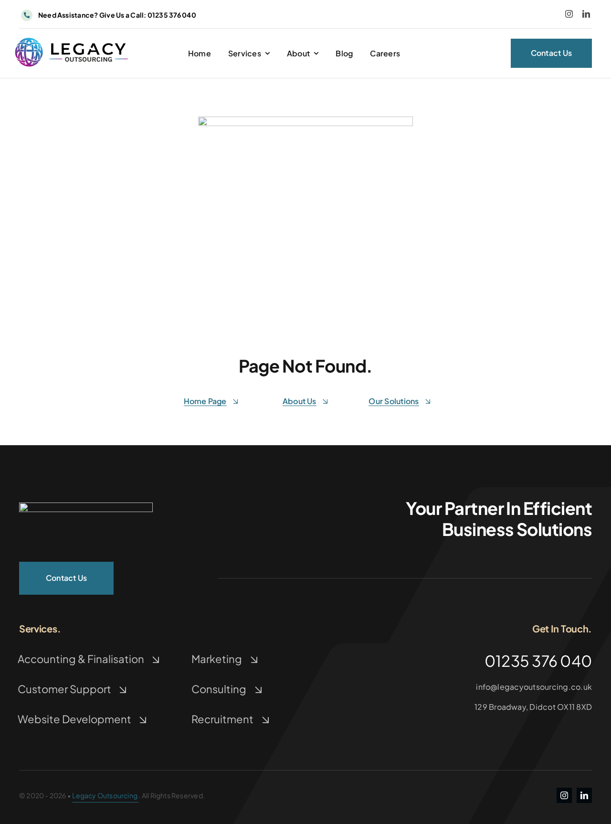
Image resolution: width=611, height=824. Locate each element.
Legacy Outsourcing (105, 795)
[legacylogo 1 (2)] (86, 506)
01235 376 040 (116, 15)
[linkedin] (586, 14)
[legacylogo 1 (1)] (71, 40)
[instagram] (569, 14)
